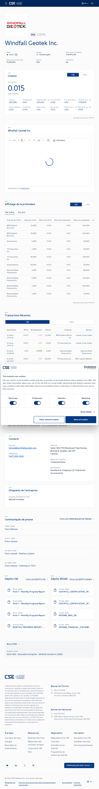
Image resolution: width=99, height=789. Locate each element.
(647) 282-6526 (16, 456)
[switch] (37, 403)
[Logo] (15, 3)
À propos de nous (13, 737)
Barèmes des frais (36, 737)
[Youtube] (7, 765)
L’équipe (8, 741)
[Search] (92, 3)
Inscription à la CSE (82, 737)
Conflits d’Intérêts (78, 783)
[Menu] (6, 3)
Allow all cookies (81, 420)
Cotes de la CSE (35, 748)
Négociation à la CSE (60, 737)
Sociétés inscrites (82, 741)
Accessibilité (67, 782)
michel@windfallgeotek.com (22, 447)
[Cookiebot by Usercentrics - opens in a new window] (85, 367)
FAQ (30, 751)
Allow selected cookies (49, 420)
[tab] (10, 212)
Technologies (45, 54)
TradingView (24, 188)
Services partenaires (83, 745)
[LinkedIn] (16, 765)
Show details (86, 412)
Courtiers (55, 741)
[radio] (73, 75)
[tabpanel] (49, 260)
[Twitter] (24, 765)
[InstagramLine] (33, 765)
